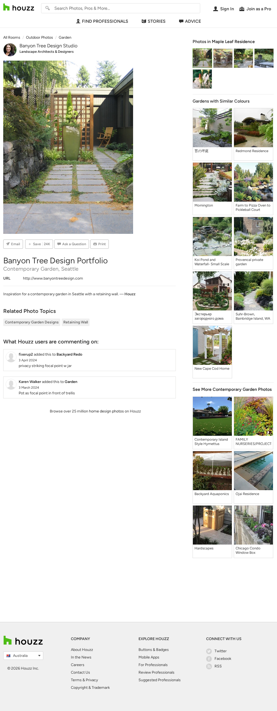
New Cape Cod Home (211, 368)
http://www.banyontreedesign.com (53, 278)
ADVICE (193, 21)
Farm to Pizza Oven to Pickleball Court (253, 207)
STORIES (157, 21)
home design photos (106, 411)
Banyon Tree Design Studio (48, 46)
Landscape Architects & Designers (46, 52)
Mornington (203, 205)
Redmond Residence (252, 151)
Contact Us (80, 672)
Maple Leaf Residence (233, 41)
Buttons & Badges (153, 649)
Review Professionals (156, 672)
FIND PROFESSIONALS (105, 21)
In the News (81, 657)
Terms (76, 680)
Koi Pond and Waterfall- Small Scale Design (211, 262)
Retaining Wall (75, 322)
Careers (77, 665)
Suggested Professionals (159, 680)
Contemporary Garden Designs (32, 322)
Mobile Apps (148, 657)
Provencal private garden (249, 262)
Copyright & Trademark (90, 687)
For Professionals (153, 665)
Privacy (92, 680)
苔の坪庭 (201, 151)
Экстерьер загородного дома (208, 316)
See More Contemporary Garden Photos (232, 389)
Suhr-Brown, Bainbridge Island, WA (253, 316)
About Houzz (82, 649)
